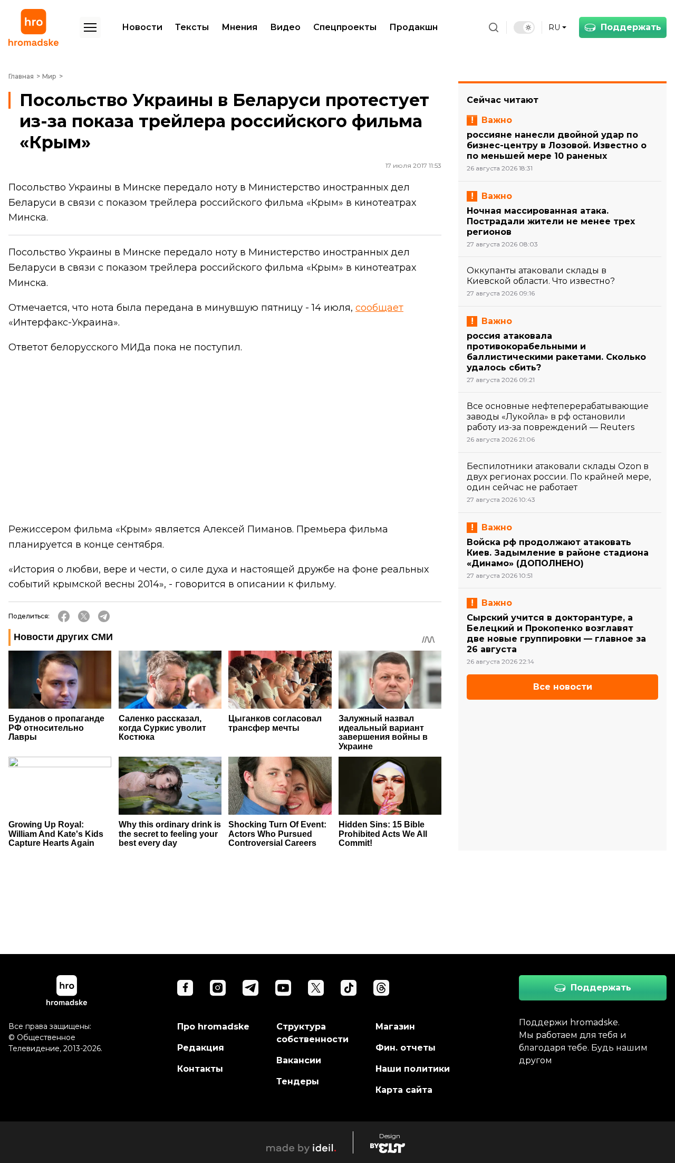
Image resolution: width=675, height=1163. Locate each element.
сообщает (379, 307)
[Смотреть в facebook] (185, 988)
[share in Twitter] (84, 616)
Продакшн (413, 27)
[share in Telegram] (104, 616)
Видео (285, 27)
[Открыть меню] (90, 27)
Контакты (200, 1069)
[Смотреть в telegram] (250, 988)
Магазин (395, 1027)
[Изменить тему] (524, 27)
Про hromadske (213, 1027)
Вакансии (298, 1060)
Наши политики (412, 1069)
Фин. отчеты (405, 1048)
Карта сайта (403, 1090)
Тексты (192, 27)
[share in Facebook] (64, 616)
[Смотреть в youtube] (283, 988)
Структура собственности (312, 1033)
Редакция (200, 1048)
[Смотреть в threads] (381, 988)
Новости (142, 27)
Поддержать (631, 27)
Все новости (562, 687)
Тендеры (297, 1081)
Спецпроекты (345, 27)
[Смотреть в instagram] (218, 988)
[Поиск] (493, 27)
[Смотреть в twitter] (316, 988)
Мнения (239, 27)
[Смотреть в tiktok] (348, 988)
